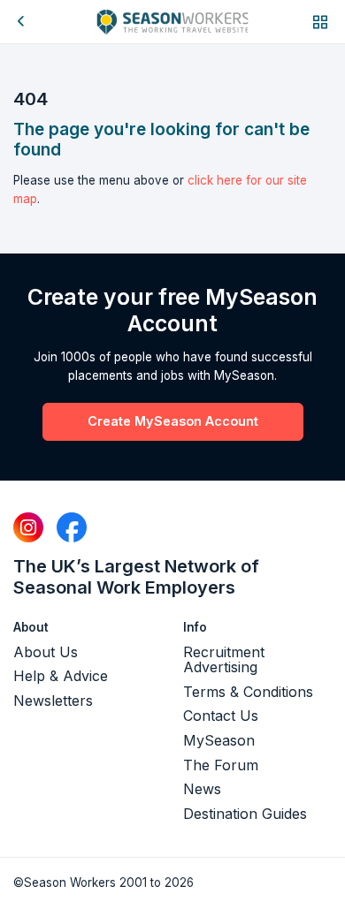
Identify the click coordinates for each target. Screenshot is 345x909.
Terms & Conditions (248, 692)
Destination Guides (245, 813)
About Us (45, 652)
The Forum (220, 765)
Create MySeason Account (173, 420)
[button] (320, 21)
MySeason (219, 740)
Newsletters (53, 700)
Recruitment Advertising (223, 660)
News (202, 789)
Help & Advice (60, 676)
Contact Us (220, 715)
